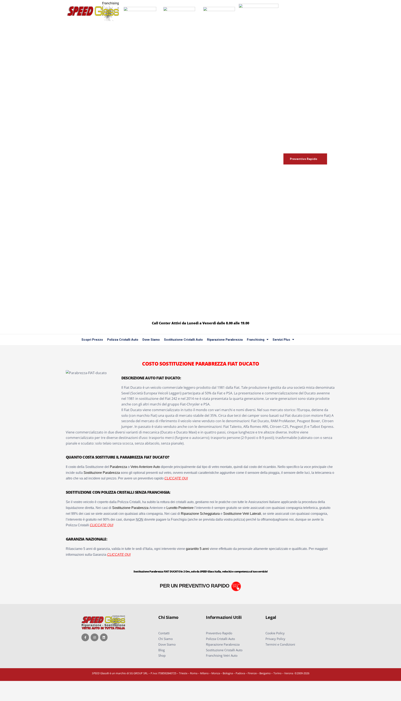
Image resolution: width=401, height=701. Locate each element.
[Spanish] (324, 340)
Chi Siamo (165, 639)
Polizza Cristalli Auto (122, 340)
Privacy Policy (275, 639)
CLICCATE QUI (176, 478)
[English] (306, 340)
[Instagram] (94, 637)
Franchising (255, 340)
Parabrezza (118, 467)
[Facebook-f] (85, 637)
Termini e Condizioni (280, 644)
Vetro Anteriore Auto (145, 467)
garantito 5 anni (197, 549)
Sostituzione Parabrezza (102, 472)
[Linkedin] (104, 637)
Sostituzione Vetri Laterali (242, 513)
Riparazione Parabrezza (225, 340)
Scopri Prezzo (92, 340)
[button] (305, 158)
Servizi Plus (281, 340)
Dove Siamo (151, 340)
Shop (162, 655)
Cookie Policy (275, 633)
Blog (161, 650)
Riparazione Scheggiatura (200, 513)
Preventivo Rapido (219, 633)
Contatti (164, 633)
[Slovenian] (318, 340)
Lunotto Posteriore (180, 508)
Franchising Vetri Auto (221, 655)
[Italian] (312, 340)
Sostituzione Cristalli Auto (183, 340)
